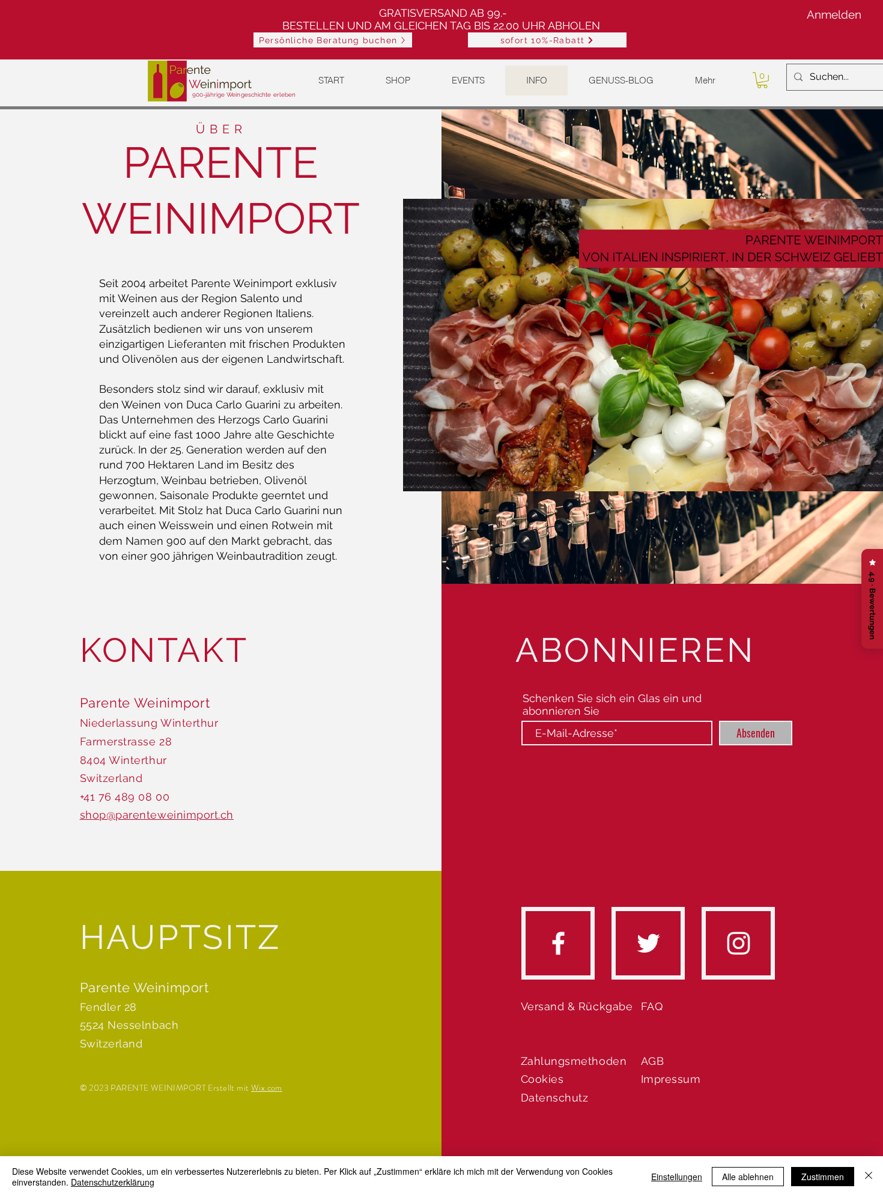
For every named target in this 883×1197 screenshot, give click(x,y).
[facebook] (558, 943)
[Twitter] (648, 943)
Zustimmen (822, 1177)
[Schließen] (868, 1176)
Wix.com (266, 1088)
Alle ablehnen (748, 1177)
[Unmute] (439, 475)
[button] (547, 40)
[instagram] (738, 943)
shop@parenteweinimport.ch (157, 814)
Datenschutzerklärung (112, 1182)
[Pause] (418, 475)
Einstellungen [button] (676, 1177)
